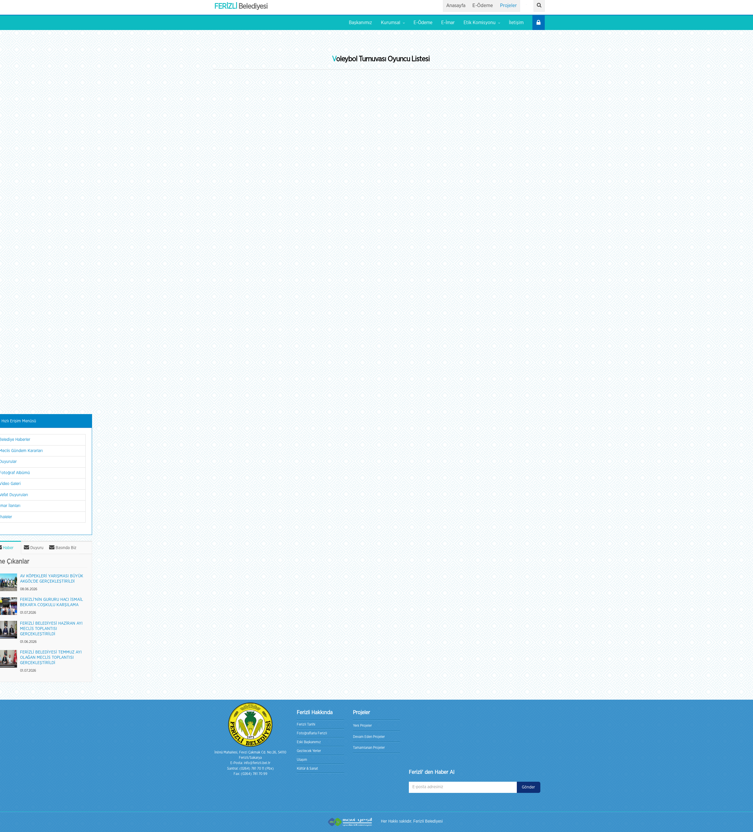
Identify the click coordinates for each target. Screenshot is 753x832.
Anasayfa (455, 5)
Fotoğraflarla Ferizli (312, 733)
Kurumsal (390, 22)
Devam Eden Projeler (369, 736)
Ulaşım (302, 759)
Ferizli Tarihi (306, 724)
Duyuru (36, 548)
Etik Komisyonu (480, 22)
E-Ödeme (482, 5)
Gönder (528, 787)
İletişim (516, 22)
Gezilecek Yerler (309, 751)
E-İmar (448, 22)
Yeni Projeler (362, 725)
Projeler (508, 5)
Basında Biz (65, 548)
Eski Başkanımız (309, 742)
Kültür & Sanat (307, 768)
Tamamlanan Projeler (369, 747)
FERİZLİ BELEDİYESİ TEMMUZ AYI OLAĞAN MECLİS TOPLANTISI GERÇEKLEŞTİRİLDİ (51, 658)
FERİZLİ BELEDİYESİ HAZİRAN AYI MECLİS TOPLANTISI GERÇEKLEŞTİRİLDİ (51, 628)
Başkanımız (360, 22)
